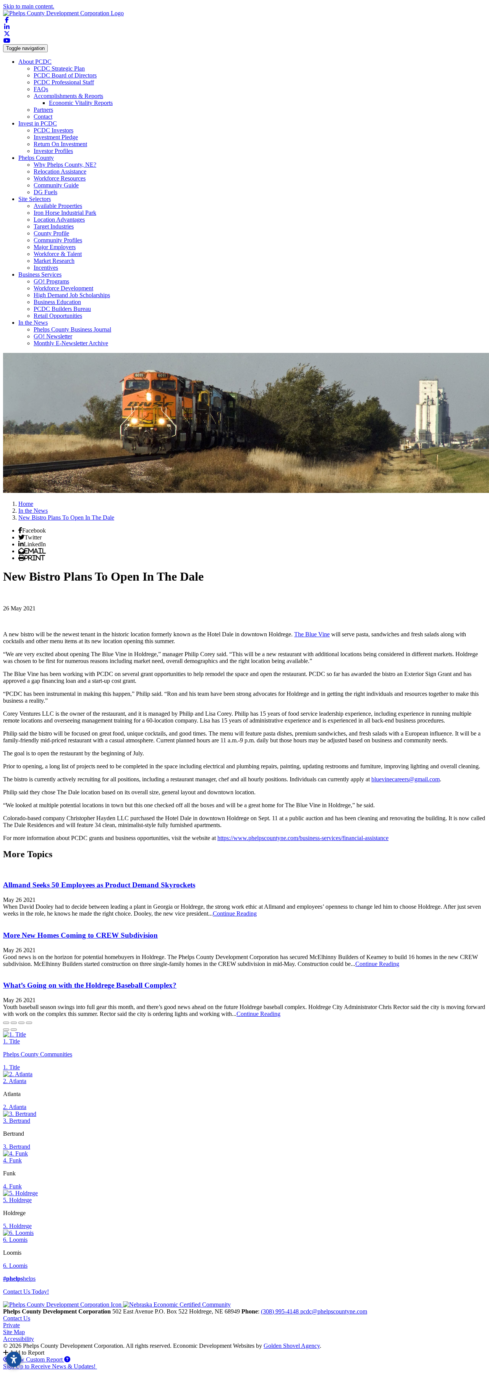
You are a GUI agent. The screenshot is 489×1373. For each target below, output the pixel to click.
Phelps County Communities (37, 1054)
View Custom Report (37, 1359)
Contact (43, 116)
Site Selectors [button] (34, 199)
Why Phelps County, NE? (65, 164)
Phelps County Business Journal (72, 329)
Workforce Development (63, 288)
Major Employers (55, 247)
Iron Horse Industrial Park (65, 212)
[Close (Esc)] (6, 1023)
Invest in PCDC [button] (37, 123)
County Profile (51, 233)
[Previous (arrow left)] (6, 1030)
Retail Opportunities (58, 315)
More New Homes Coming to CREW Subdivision (80, 935)
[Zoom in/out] (29, 1023)
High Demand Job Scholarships (72, 295)
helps (19, 1278)
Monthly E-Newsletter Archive (71, 343)
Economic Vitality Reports (81, 103)
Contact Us (16, 1318)
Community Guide (56, 185)
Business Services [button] (40, 274)
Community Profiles (58, 240)
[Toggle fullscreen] (21, 1023)
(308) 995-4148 (280, 1311)
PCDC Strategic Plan (59, 68)
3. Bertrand (16, 1120)
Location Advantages (59, 219)
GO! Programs (51, 281)
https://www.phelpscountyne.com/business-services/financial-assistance (303, 838)
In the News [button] (33, 322)
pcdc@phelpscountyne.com (333, 1311)
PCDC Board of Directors (65, 75)
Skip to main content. (28, 6)
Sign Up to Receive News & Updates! (50, 1366)
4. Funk (12, 1160)
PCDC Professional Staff (64, 82)
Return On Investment (60, 144)
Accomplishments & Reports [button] (68, 96)
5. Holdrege (17, 1200)
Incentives (46, 267)
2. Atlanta (14, 1081)
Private (11, 1325)
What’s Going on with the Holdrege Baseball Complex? (89, 985)
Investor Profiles (53, 151)
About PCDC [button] (35, 61)
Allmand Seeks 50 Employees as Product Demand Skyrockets (99, 885)
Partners (43, 109)
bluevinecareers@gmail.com (405, 779)
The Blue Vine (312, 634)
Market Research (54, 261)
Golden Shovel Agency (292, 1345)
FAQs (41, 89)
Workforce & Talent (58, 254)
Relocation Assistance (60, 171)
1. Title (11, 1041)
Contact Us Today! (26, 1291)
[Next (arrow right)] (14, 1030)
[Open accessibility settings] (13, 1359)
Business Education (57, 302)
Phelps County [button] (36, 158)
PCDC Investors (53, 130)
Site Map (14, 1332)
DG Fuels (45, 192)
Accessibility (18, 1339)
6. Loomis (15, 1239)
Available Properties (58, 206)
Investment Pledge (56, 137)
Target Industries (54, 226)
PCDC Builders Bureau (62, 309)
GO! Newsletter (53, 336)
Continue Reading (235, 913)
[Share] (14, 1023)
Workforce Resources (60, 178)
